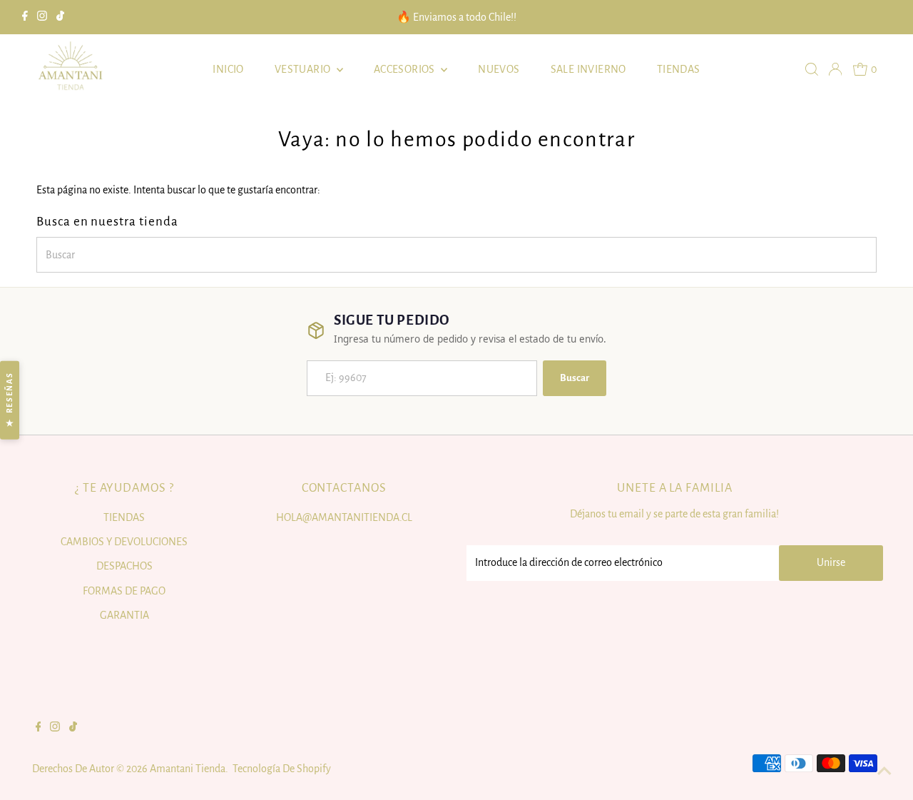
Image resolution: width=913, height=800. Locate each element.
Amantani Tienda (187, 768)
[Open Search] (811, 69)
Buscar (574, 378)
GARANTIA (124, 615)
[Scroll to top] (884, 771)
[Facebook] (25, 17)
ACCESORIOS (405, 69)
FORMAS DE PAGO (124, 591)
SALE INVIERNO (588, 69)
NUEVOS (498, 69)
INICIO (228, 69)
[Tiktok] (60, 17)
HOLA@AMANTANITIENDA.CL (344, 517)
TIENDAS (678, 69)
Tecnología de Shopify (282, 768)
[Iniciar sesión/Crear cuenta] (835, 69)
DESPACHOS (124, 566)
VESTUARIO (304, 69)
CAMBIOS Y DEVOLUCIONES (124, 541)
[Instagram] (42, 17)
